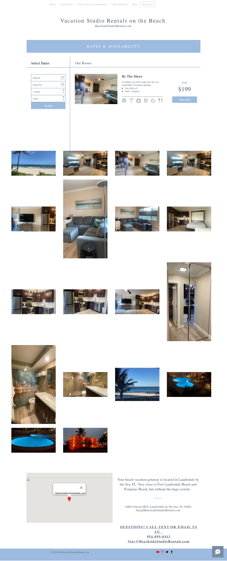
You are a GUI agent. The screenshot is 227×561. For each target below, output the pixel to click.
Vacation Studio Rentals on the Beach (113, 20)
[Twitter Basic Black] (167, 552)
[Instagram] (162, 552)
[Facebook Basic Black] (171, 552)
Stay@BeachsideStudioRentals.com (158, 510)
